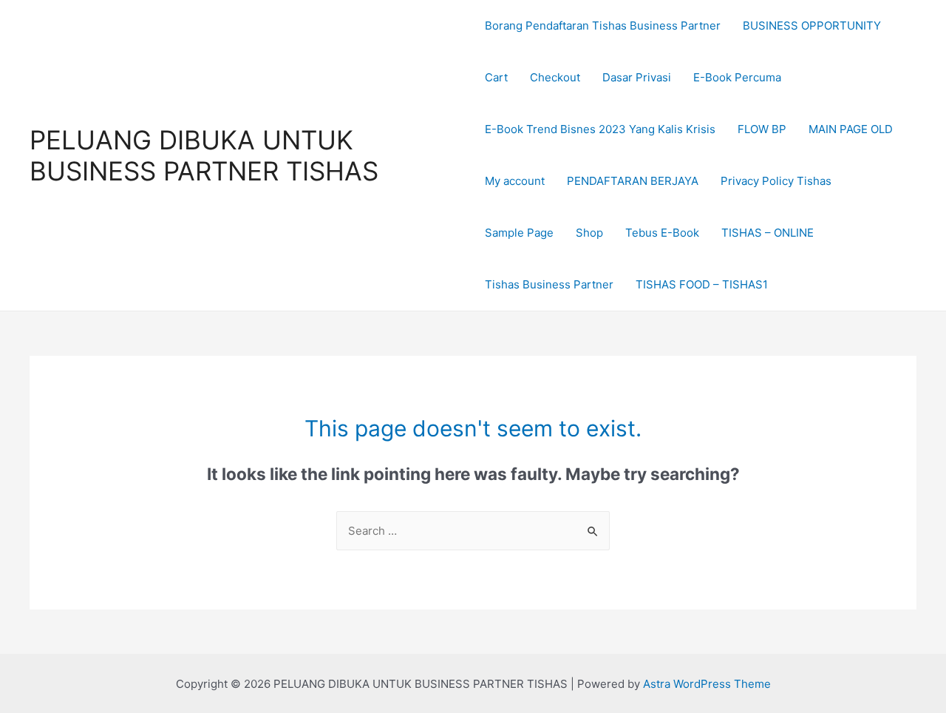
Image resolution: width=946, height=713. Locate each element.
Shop (589, 233)
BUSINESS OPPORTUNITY (812, 25)
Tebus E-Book (662, 233)
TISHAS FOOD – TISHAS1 (702, 284)
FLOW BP (762, 129)
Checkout (555, 77)
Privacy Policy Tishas (776, 181)
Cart (496, 77)
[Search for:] (473, 531)
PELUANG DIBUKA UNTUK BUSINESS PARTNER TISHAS (204, 155)
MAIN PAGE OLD (851, 129)
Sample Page (519, 233)
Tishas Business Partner (549, 284)
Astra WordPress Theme (707, 684)
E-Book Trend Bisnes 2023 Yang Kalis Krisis (600, 129)
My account (515, 181)
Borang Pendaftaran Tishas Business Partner (603, 25)
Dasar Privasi (636, 77)
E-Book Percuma (737, 77)
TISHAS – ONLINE (767, 233)
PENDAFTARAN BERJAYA (632, 181)
